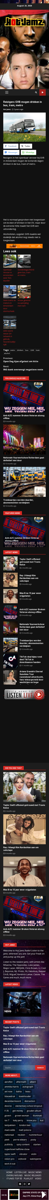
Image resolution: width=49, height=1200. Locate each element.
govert (8, 1115)
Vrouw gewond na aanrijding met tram (24, 303)
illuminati (37, 1115)
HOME (9, 1172)
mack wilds (10, 1130)
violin (33, 1154)
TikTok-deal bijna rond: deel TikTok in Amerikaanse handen (10, 661)
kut (41, 1120)
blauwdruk (10, 1096)
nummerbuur (35, 1134)
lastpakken (10, 1125)
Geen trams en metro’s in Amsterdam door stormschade (9, 305)
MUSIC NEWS (35, 1172)
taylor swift (10, 1154)
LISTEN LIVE (20, 1172)
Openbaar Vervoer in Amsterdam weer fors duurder (8, 275)
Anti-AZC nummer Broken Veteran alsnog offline (24, 397)
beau (27, 1091)
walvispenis (35, 1158)
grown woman (22, 1115)
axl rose (8, 1091)
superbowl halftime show (17, 1149)
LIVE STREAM (42, 92)
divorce (8, 1105)
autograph (27, 1086)
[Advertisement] (24, 54)
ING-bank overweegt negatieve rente (23, 368)
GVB (32, 350)
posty (33, 1139)
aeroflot (8, 1081)
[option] (24, 532)
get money (18, 1110)
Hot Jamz (7, 109)
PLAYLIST (28, 1178)
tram (38, 350)
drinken (20, 350)
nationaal (9, 1134)
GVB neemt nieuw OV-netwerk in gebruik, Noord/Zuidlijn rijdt (9, 338)
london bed (24, 1125)
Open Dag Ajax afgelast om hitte (20, 360)
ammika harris (12, 1086)
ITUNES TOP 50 (14, 1178)
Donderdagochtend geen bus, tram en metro (24, 272)
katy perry (18, 1120)
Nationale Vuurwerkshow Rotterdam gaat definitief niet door (24, 440)
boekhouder (25, 1096)
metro (12, 350)
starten (37, 1144)
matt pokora (25, 1130)
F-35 (7, 1110)
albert (33, 1081)
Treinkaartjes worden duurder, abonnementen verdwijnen (24, 482)
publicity (9, 1144)
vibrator (23, 1154)
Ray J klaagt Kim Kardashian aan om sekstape (10, 580)
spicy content (23, 1144)
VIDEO (38, 1178)
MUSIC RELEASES (32, 1175)
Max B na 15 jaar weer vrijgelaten (10, 596)
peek (7, 1139)
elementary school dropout (28, 1105)
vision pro (9, 1158)
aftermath (21, 1081)
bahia (19, 1091)
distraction (30, 1101)
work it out (10, 1163)
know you (31, 1120)
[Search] (36, 92)
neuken (21, 1134)
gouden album (34, 1110)
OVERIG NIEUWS (14, 1175)
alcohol (7, 353)
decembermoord (13, 1101)
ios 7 (7, 1120)
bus (26, 350)
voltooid (22, 1158)
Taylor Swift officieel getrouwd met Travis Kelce (10, 563)
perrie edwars (20, 1139)
